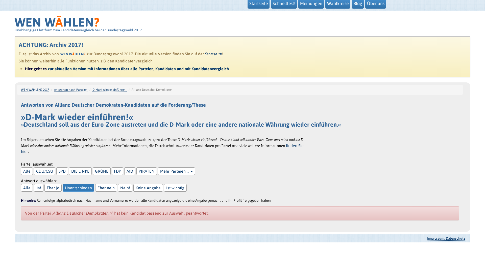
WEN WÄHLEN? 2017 (35, 90)
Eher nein (106, 188)
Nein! (125, 188)
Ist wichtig (175, 188)
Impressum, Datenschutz (446, 238)
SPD (62, 171)
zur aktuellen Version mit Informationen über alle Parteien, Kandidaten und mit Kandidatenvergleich (138, 68)
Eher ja (53, 188)
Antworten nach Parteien (70, 90)
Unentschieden (78, 188)
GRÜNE (101, 171)
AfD (130, 171)
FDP (117, 171)
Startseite (213, 54)
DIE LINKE (80, 171)
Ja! (38, 188)
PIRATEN (147, 171)
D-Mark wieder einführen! (109, 90)
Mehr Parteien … (175, 171)
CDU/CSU (44, 171)
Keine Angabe (148, 188)
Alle (27, 171)
